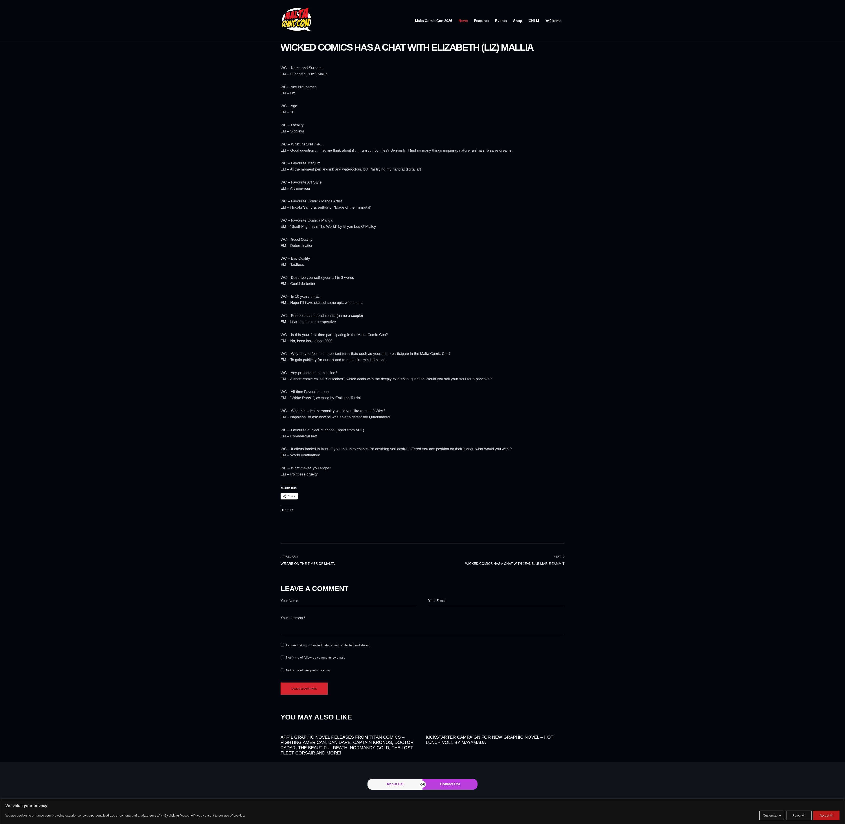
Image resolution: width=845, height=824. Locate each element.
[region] (422, 811)
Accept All (826, 815)
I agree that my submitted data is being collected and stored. (328, 645)
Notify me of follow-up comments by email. (315, 657)
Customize (770, 815)
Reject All (798, 815)
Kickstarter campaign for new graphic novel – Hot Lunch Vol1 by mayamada (489, 740)
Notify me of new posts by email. (308, 670)
